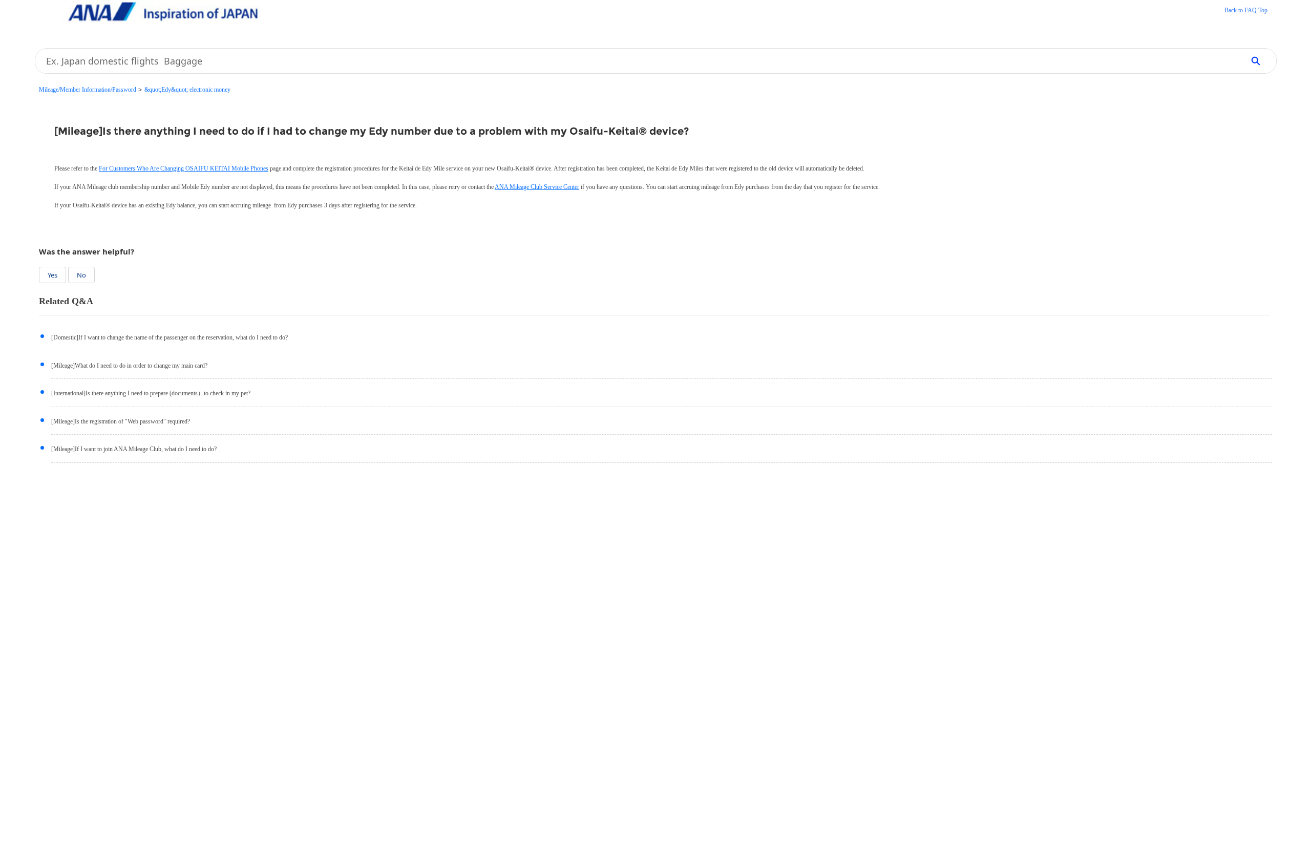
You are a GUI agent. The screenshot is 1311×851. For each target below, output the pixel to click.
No (81, 275)
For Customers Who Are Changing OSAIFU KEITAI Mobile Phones (183, 168)
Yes (52, 275)
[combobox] (636, 61)
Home (1246, 11)
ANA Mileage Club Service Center (537, 186)
